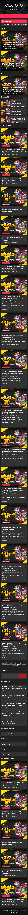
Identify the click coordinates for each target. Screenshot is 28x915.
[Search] (25, 15)
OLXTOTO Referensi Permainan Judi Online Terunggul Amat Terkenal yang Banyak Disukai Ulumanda (12, 490)
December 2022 (6, 744)
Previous (4, 663)
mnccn (4, 93)
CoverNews (22, 910)
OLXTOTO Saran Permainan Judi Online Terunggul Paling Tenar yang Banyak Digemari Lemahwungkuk (13, 605)
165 (13, 665)
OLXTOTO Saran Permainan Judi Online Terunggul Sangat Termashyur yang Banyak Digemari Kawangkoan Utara (14, 644)
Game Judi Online (6, 85)
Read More (4, 309)
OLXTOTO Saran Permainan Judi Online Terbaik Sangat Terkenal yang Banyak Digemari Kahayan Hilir (13, 298)
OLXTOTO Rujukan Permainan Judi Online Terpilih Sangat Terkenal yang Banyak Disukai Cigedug (13, 44)
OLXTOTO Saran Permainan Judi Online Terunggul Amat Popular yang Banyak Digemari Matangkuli (13, 527)
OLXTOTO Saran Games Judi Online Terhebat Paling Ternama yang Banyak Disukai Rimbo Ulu (12, 373)
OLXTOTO (14, 5)
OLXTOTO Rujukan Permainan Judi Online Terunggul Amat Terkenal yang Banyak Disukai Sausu (13, 451)
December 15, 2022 (11, 93)
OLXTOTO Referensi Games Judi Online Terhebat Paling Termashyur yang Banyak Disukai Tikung (13, 239)
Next (16, 665)
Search (3, 670)
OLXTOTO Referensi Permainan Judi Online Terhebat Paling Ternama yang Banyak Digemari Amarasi (12, 412)
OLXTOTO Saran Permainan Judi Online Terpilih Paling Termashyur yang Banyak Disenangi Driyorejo (13, 566)
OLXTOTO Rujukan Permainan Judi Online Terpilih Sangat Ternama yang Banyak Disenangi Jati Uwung (14, 89)
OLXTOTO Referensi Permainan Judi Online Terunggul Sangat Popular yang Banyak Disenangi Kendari (17, 112)
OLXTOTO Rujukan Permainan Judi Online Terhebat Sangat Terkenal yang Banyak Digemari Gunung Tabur (13, 268)
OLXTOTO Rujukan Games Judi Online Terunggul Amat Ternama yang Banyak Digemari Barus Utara (12, 335)
